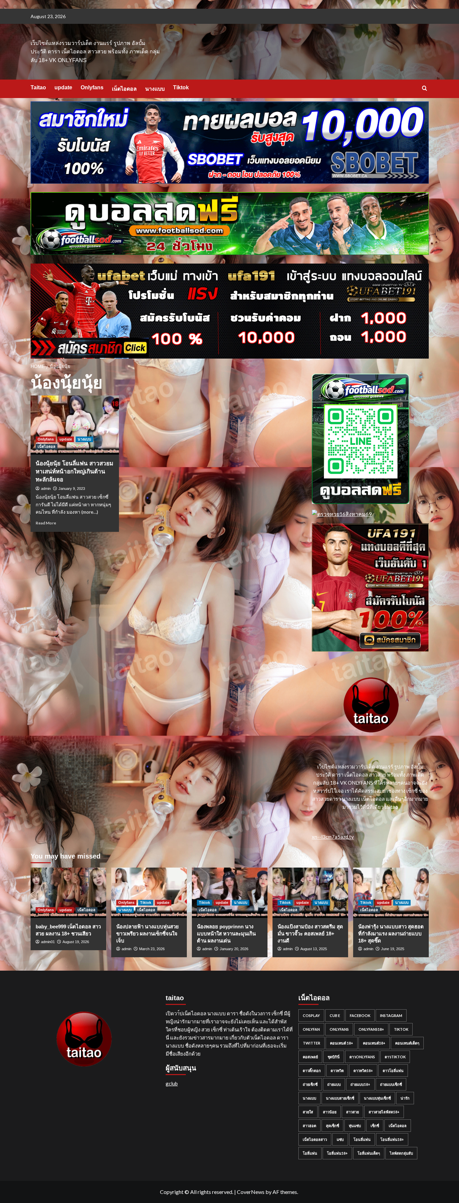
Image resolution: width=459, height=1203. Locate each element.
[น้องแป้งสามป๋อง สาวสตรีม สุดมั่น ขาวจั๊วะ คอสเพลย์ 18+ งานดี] (310, 893)
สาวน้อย (329, 1112)
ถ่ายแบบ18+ (360, 1084)
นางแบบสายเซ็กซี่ (340, 1098)
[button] (424, 88)
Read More (46, 522)
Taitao (38, 87)
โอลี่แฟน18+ (337, 1153)
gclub (172, 1083)
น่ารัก (405, 1098)
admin (46, 489)
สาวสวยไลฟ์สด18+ (384, 1112)
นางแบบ (155, 89)
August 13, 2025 (313, 949)
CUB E (335, 1015)
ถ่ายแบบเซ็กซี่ (391, 1084)
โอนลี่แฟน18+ (392, 1139)
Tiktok (181, 87)
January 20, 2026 (234, 949)
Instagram (391, 1015)
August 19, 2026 (75, 942)
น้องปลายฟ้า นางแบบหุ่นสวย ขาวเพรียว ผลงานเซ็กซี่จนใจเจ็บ (147, 933)
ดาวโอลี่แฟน (393, 1070)
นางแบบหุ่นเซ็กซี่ (377, 1098)
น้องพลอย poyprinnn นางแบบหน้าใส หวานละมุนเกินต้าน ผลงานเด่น (226, 933)
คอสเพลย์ (310, 1057)
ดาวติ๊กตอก (312, 1070)
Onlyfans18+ (371, 1029)
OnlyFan (311, 1029)
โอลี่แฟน (310, 1153)
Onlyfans (92, 87)
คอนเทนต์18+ (374, 1043)
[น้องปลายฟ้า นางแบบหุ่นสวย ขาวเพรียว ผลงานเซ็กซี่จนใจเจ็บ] (149, 893)
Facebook (360, 1015)
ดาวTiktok (395, 1057)
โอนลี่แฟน (362, 1139)
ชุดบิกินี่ (334, 1057)
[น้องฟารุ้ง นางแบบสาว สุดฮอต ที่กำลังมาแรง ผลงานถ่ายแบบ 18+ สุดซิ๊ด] (391, 893)
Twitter (311, 1043)
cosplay (311, 1015)
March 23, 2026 (152, 949)
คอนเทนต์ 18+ (341, 1043)
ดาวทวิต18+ (363, 1070)
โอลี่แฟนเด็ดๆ (369, 1153)
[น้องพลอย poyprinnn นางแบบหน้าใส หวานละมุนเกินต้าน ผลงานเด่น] (229, 893)
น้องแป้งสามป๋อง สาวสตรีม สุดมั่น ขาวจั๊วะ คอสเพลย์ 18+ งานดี (310, 933)
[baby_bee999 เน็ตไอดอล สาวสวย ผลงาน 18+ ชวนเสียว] (68, 893)
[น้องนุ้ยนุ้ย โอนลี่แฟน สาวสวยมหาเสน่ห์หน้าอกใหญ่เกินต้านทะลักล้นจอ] (75, 425)
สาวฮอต (309, 1125)
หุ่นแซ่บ (355, 1125)
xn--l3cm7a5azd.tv (333, 837)
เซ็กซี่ (375, 1125)
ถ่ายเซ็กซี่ (310, 1084)
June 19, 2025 (392, 949)
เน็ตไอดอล (124, 89)
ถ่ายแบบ (334, 1084)
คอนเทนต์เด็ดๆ (407, 1043)
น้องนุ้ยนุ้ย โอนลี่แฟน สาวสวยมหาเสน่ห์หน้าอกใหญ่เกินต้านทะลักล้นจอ (74, 471)
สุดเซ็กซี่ (332, 1125)
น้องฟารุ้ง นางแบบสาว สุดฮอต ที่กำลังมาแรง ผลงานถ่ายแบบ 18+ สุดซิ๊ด (391, 933)
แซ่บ (340, 1139)
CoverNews (250, 1192)
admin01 (48, 942)
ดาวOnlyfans (362, 1057)
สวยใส (308, 1112)
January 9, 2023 (71, 489)
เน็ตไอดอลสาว (315, 1139)
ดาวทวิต (337, 1070)
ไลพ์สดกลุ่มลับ (401, 1153)
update (63, 87)
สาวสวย (352, 1112)
